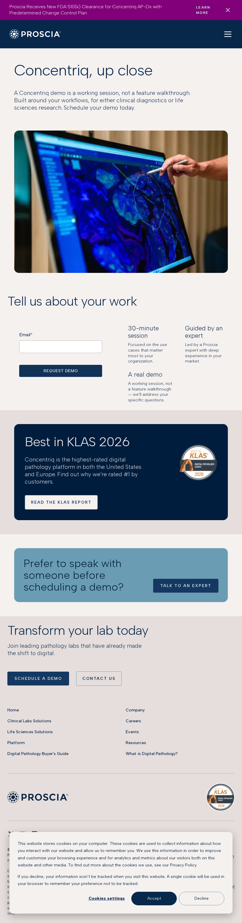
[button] (227, 34)
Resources (136, 742)
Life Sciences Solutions (30, 731)
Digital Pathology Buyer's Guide (37, 753)
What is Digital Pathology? (152, 753)
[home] (35, 34)
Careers (133, 720)
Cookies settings (107, 898)
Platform (16, 742)
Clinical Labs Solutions (29, 720)
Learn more (203, 10)
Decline (201, 898)
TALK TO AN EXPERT (185, 585)
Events (132, 731)
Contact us (98, 678)
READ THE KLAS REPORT (61, 502)
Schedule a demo (38, 678)
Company (135, 710)
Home (13, 710)
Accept (154, 898)
